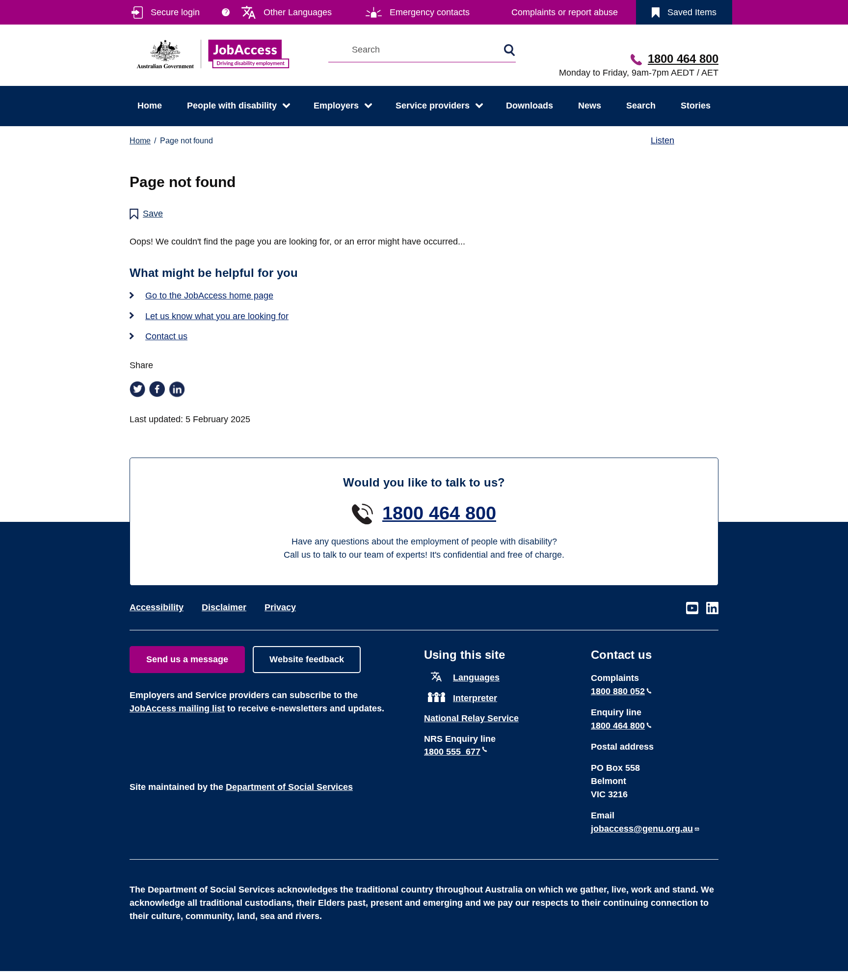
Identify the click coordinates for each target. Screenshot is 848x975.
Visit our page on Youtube (692, 608)
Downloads (529, 105)
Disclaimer (224, 607)
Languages (476, 677)
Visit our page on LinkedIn (712, 608)
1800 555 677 (452, 752)
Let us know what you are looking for (217, 316)
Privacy (280, 607)
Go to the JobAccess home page (209, 295)
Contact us (166, 336)
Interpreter (475, 698)
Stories (696, 105)
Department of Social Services (289, 787)
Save (153, 213)
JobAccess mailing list (177, 708)
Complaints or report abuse (564, 12)
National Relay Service (471, 718)
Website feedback (306, 659)
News (589, 105)
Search (641, 105)
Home (149, 105)
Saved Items (691, 12)
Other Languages (298, 12)
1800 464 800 (683, 58)
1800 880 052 (618, 691)
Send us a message (187, 659)
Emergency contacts (430, 12)
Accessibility (157, 607)
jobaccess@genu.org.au (642, 829)
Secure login (175, 12)
